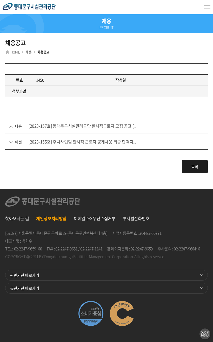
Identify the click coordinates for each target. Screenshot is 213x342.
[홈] (29, 7)
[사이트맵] (207, 7)
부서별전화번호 (136, 218)
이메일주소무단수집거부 (95, 218)
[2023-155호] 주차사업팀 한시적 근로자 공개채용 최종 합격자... (82, 142)
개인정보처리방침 (51, 218)
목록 (194, 166)
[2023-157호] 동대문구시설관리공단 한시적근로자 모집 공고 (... (82, 126)
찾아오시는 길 (17, 218)
